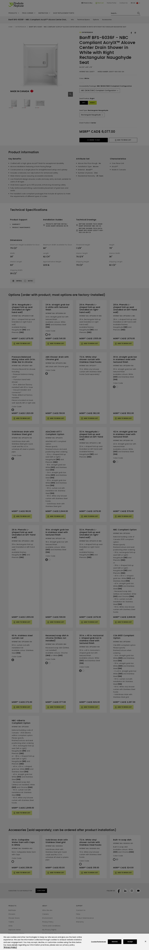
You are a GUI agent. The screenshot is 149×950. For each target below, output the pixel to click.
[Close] (145, 941)
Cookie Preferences (98, 942)
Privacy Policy (10, 947)
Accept (130, 942)
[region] (74, 942)
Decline (114, 942)
